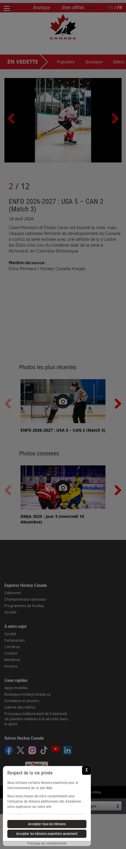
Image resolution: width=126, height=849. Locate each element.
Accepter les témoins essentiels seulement (47, 834)
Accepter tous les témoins (47, 824)
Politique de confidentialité (47, 843)
